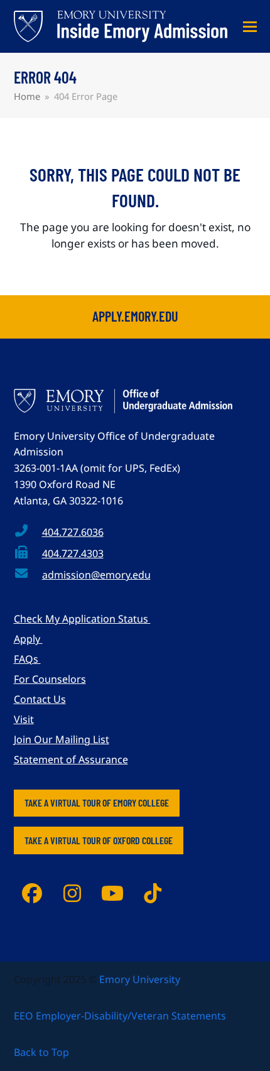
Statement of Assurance (71, 759)
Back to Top (41, 1052)
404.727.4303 (73, 553)
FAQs (27, 659)
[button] (250, 26)
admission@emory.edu (96, 575)
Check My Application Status (82, 619)
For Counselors (50, 679)
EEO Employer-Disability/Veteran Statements (120, 1016)
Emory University (139, 979)
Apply (28, 639)
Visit (24, 719)
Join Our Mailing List (61, 739)
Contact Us (40, 699)
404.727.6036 (73, 532)
